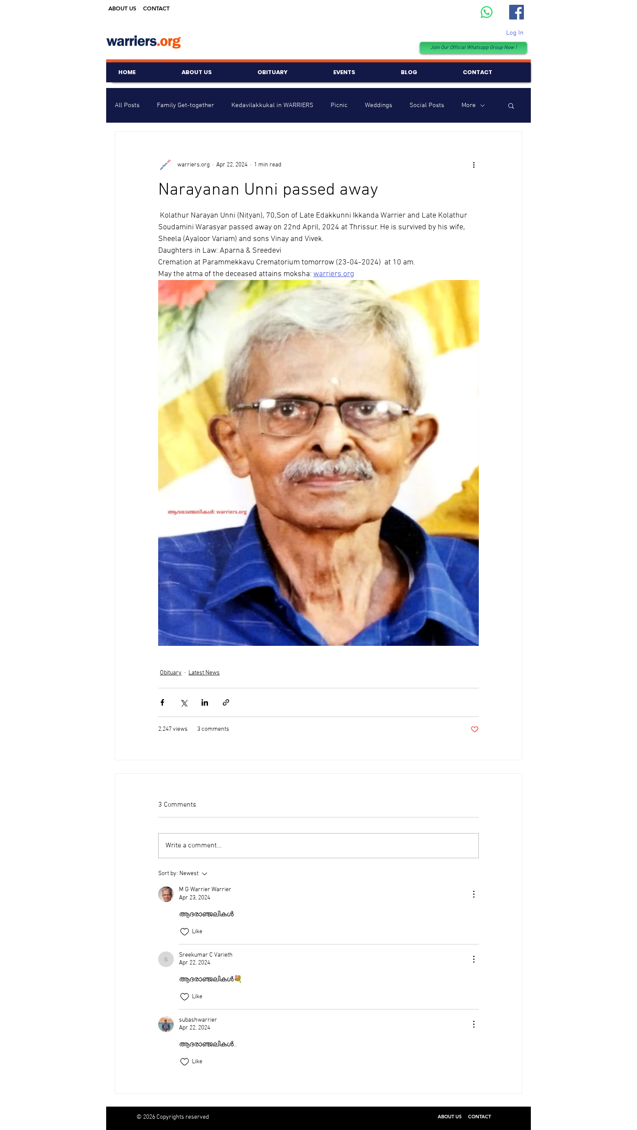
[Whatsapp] (486, 12)
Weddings (378, 105)
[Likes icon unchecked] (184, 932)
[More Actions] (473, 894)
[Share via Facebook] (162, 702)
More (469, 105)
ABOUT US (122, 8)
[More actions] (473, 165)
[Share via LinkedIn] (205, 702)
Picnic (339, 105)
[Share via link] (226, 702)
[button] (511, 105)
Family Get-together (185, 105)
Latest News (204, 673)
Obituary (171, 673)
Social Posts (427, 105)
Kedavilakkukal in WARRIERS (272, 105)
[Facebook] (516, 12)
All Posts (127, 105)
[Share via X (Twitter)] (183, 702)
